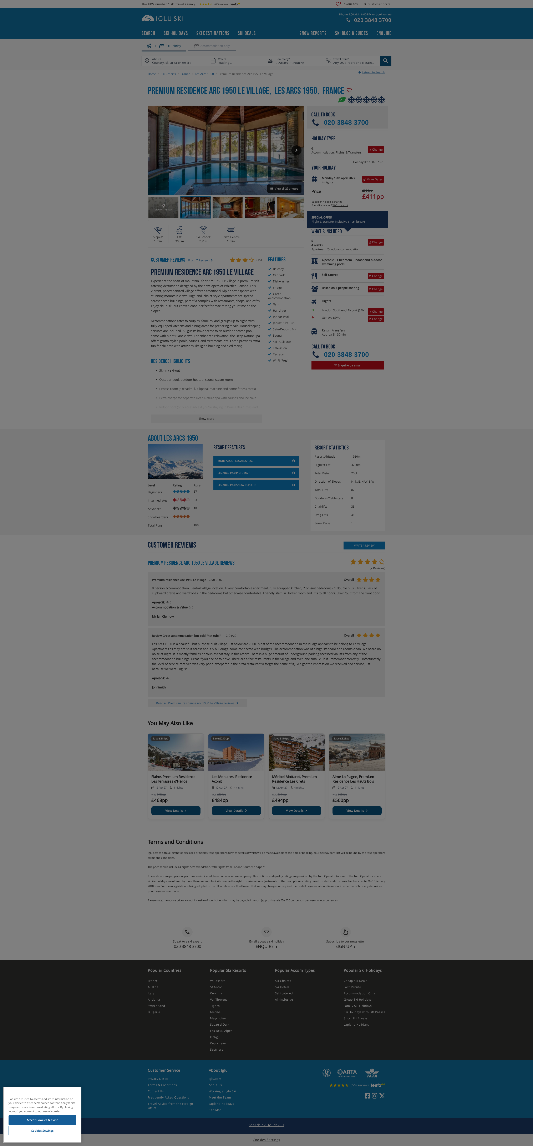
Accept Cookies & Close (42, 1120)
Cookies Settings (42, 1130)
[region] (42, 1115)
